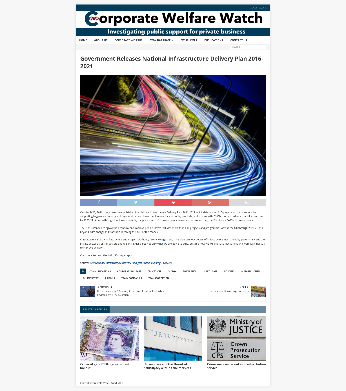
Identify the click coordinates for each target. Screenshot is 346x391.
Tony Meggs (158, 239)
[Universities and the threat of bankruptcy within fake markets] (173, 338)
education (154, 271)
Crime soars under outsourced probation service (236, 366)
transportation (158, 278)
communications (100, 271)
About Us (100, 40)
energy (171, 271)
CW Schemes (189, 40)
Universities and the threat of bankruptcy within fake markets (167, 366)
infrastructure (251, 271)
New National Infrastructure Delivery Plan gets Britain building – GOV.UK (131, 263)
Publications (213, 40)
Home (83, 40)
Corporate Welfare (128, 40)
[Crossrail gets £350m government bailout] (109, 338)
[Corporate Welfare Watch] (173, 34)
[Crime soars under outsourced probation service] (236, 338)
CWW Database (160, 40)
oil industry (91, 278)
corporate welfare (129, 271)
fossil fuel (189, 271)
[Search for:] (248, 46)
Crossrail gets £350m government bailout (105, 366)
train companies (131, 278)
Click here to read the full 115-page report (107, 255)
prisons (110, 278)
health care (210, 271)
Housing (229, 271)
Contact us (238, 40)
